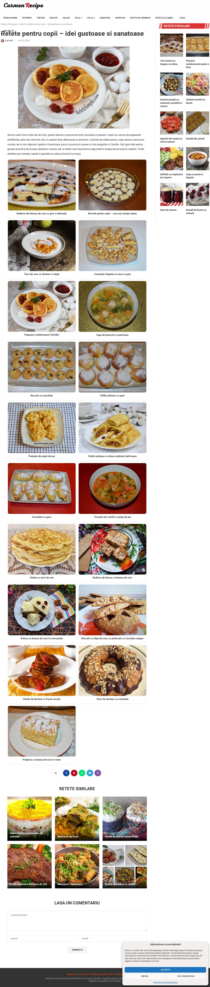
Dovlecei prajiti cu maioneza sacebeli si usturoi (171, 102)
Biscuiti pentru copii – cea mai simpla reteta (112, 213)
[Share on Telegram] (90, 773)
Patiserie (27, 18)
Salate (66, 18)
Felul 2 (91, 18)
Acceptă (165, 970)
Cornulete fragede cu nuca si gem (112, 274)
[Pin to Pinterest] (74, 773)
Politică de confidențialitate (165, 982)
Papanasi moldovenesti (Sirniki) (41, 334)
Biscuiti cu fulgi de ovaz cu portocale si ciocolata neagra (112, 638)
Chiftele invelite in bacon (195, 101)
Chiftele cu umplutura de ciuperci (171, 176)
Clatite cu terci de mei (42, 577)
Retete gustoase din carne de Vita (28, 884)
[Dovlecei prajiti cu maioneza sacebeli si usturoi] (171, 84)
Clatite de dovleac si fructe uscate (41, 699)
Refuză (144, 976)
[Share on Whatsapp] (82, 773)
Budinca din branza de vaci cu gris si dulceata (42, 213)
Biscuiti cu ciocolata (42, 395)
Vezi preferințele (186, 976)
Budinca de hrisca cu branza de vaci (112, 577)
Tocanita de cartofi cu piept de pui (112, 517)
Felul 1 (78, 18)
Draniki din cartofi (195, 138)
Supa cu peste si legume (194, 176)
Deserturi (105, 18)
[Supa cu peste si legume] (197, 158)
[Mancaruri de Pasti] (77, 819)
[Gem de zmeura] (171, 194)
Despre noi (72, 974)
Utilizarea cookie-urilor (102, 974)
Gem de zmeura (168, 210)
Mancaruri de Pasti (67, 836)
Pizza (182, 18)
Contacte (84, 974)
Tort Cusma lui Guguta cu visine (169, 62)
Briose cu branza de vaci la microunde (42, 638)
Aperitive (120, 18)
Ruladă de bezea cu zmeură (196, 212)
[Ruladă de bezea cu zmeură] (197, 194)
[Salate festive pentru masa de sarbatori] (29, 819)
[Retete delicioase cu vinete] (125, 866)
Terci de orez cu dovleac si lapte (41, 274)
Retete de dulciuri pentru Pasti (121, 836)
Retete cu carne (164, 18)
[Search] (205, 44)
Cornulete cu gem (41, 517)
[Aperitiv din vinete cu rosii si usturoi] (171, 123)
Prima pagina (10, 18)
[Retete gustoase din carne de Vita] (29, 866)
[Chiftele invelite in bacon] (197, 84)
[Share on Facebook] (66, 773)
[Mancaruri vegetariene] (77, 866)
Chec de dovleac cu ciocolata (112, 699)
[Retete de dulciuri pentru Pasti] (125, 819)
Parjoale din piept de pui (42, 456)
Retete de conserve (140, 18)
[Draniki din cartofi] (197, 123)
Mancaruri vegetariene (70, 884)
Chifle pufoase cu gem (112, 395)
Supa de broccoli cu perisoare (112, 334)
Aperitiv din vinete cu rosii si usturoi (171, 140)
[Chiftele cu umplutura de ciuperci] (171, 158)
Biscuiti (54, 18)
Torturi (41, 18)
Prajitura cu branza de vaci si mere (42, 759)
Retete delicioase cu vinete (120, 884)
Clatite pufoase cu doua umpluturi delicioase (112, 456)
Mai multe (8, 31)
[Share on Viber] (97, 773)
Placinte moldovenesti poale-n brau (197, 63)
